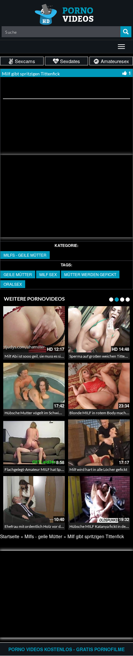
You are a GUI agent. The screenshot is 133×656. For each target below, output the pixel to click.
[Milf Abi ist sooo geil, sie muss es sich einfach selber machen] (34, 329)
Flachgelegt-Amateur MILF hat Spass (35, 469)
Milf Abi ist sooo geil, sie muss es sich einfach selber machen (54, 356)
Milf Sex (48, 274)
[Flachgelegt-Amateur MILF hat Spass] (34, 442)
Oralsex (13, 284)
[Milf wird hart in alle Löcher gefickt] (99, 442)
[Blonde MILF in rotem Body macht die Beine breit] (99, 386)
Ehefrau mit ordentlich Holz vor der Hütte (40, 526)
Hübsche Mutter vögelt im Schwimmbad (38, 412)
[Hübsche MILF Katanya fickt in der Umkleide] (99, 499)
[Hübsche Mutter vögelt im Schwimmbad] (34, 386)
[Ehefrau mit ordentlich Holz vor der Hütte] (34, 499)
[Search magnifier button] (125, 31)
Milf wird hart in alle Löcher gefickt (98, 469)
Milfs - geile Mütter (25, 255)
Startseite (9, 536)
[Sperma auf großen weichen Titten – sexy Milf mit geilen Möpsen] (99, 329)
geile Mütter (18, 274)
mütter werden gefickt (90, 274)
